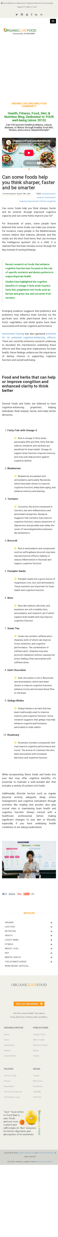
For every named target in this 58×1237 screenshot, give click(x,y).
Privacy (7, 1081)
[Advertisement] (29, 68)
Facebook (37, 1086)
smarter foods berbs (46, 197)
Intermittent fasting (13, 333)
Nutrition (10, 931)
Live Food (10, 927)
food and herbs (48, 194)
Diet (7, 953)
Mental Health (13, 957)
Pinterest (37, 1097)
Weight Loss (11, 948)
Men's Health (39, 1040)
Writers (7, 1050)
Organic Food (39, 1034)
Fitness (9, 944)
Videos (36, 1056)
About (6, 1034)
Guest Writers (10, 1056)
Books (36, 1050)
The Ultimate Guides (15, 961)
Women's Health (40, 1045)
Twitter (36, 1075)
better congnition (48, 201)
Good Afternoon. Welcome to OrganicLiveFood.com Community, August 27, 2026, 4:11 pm (28, 5)
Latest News (11, 940)
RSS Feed (37, 1081)
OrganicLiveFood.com (26, 1153)
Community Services (45, 1153)
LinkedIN (37, 1092)
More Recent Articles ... (17, 966)
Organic (9, 922)
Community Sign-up (13, 1092)
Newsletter (9, 1086)
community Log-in (12, 1097)
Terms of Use (10, 1075)
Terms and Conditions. (44, 1162)
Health (8, 935)
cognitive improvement (29, 201)
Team (6, 1040)
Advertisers (9, 1045)
